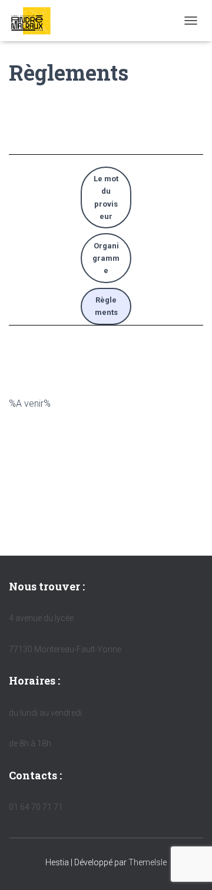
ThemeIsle (147, 862)
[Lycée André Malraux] (35, 20)
